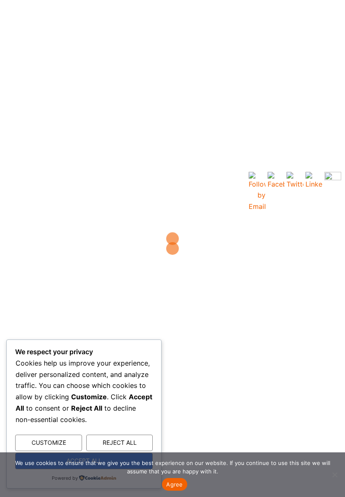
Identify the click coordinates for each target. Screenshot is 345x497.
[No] (334, 474)
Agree (174, 484)
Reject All (120, 442)
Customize (49, 442)
